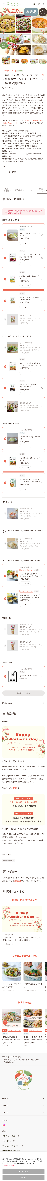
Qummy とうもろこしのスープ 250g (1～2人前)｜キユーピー (30, 596)
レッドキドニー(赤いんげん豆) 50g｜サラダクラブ (30, 256)
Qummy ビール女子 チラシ (28, 676)
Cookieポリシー (8, 1165)
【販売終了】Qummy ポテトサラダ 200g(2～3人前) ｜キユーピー (30, 545)
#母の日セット (8, 861)
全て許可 (24, 1177)
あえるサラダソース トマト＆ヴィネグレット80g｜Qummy (30, 515)
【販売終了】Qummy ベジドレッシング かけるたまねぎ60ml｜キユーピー (30, 406)
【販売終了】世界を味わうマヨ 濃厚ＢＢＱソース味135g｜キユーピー (30, 645)
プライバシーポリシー (9, 1136)
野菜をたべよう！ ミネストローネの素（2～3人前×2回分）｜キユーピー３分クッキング (30, 480)
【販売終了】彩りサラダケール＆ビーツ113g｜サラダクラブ (30, 349)
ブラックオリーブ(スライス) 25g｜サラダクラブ (29, 385)
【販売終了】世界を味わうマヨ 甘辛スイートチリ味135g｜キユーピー (30, 630)
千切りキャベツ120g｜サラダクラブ (30, 438)
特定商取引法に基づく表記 (11, 1151)
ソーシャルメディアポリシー (11, 1146)
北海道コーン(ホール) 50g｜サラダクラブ (29, 277)
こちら (15, 788)
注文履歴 (17, 881)
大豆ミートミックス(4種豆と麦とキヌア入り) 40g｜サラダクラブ (30, 364)
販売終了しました (23, 693)
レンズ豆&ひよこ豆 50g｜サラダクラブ (30, 459)
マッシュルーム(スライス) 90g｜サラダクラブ (30, 298)
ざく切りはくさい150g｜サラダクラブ (30, 234)
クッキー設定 (23, 1172)
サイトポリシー (7, 1141)
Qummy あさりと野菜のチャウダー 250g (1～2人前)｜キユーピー (30, 575)
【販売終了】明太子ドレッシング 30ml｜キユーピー (30, 319)
